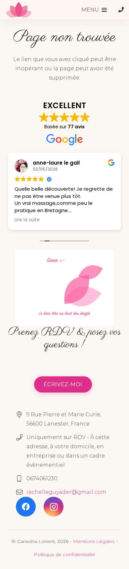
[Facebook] (26, 507)
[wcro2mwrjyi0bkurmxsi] (18, 10)
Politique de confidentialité (64, 554)
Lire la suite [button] (27, 220)
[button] (94, 10)
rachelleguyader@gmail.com (66, 492)
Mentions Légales (93, 541)
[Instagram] (54, 507)
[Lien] (121, 9)
